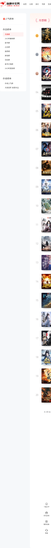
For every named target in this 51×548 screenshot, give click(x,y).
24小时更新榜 (10, 68)
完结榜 (7, 60)
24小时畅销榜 (10, 38)
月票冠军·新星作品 (12, 88)
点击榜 (7, 47)
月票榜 (7, 34)
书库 (43, 4)
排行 (37, 4)
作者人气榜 (9, 83)
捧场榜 (7, 56)
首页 (25, 4)
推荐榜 (7, 51)
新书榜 (7, 43)
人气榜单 (9, 19)
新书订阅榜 (9, 64)
